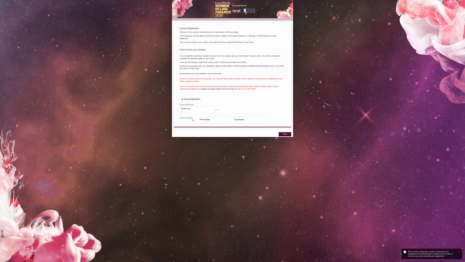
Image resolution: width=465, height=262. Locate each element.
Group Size (185, 108)
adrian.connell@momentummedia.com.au (257, 66)
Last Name (239, 120)
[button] (216, 110)
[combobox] (201, 110)
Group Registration (192, 99)
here (219, 74)
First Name (205, 120)
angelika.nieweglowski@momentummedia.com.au (220, 89)
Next (285, 134)
